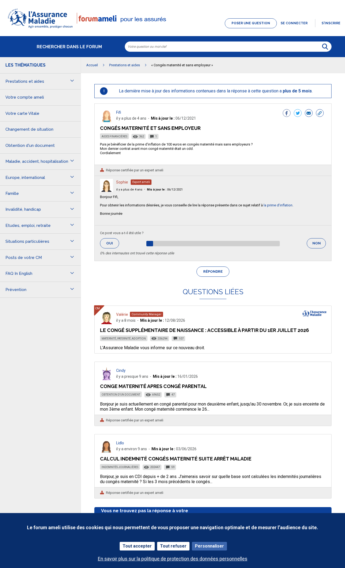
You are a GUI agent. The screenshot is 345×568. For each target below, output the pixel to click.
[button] (172, 28)
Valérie (122, 314)
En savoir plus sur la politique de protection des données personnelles (172, 559)
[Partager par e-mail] (309, 113)
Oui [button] (112, 243)
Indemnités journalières (120, 467)
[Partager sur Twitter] (298, 113)
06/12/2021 (165, 189)
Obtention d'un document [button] (30, 145)
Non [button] (319, 244)
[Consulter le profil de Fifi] (106, 120)
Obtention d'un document (121, 394)
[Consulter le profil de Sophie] (106, 190)
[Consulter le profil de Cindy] (106, 378)
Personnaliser (209, 546)
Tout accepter (137, 546)
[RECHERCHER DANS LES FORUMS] (325, 46)
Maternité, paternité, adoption (124, 338)
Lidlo (120, 443)
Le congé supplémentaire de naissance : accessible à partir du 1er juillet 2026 (204, 330)
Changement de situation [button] (29, 129)
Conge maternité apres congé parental (153, 386)
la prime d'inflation (278, 205)
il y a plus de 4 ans (129, 189)
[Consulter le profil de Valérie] (106, 322)
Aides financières (114, 136)
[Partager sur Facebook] (287, 113)
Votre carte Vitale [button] (22, 113)
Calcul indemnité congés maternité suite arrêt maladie (175, 459)
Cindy (121, 370)
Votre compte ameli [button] (24, 97)
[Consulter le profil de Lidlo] (106, 451)
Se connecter (294, 23)
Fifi (118, 112)
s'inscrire (331, 23)
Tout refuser (173, 546)
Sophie (122, 182)
